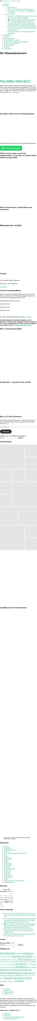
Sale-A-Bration (31, 967)
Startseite (6, 4)
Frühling (7, 961)
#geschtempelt (7, 953)
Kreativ (28, 964)
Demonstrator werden (12, 959)
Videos (6, 879)
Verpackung (19, 977)
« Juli (1, 906)
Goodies (6, 856)
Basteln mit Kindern (10, 850)
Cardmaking (3, 959)
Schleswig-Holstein (10, 969)
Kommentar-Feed (9, 992)
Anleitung (28, 953)
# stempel (19, 953)
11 (3, 898)
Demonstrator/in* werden (11, 40)
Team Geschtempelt (27, 975)
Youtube (19, 980)
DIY (20, 959)
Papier (13, 967)
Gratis (27, 961)
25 (3, 902)
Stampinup (3, 975)
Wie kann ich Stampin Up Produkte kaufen (20, 9)
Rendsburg (21, 966)
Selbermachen (14, 972)
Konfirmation (8, 863)
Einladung (33, 959)
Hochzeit (6, 860)
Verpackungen (8, 877)
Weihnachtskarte (10, 981)
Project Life (7, 870)
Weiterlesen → (16, 92)
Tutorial (8, 977)
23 (12, 900)
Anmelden (7, 989)
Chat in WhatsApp (13, 148)
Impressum (7, 1013)
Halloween (7, 964)
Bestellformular (12, 7)
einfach (27, 959)
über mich (7, 47)
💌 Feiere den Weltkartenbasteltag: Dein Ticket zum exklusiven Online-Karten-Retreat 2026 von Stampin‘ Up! (20, 915)
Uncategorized (8, 875)
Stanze (9, 975)
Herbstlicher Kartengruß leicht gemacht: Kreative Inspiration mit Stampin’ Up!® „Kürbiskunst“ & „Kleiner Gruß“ (18, 930)
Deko (5, 855)
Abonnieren (5, 431)
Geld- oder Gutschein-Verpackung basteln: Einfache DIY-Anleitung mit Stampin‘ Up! (19, 934)
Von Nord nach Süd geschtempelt (14, 880)
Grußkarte (33, 961)
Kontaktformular (9, 45)
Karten (6, 862)
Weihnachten (3, 981)
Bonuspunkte (8, 35)
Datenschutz (7, 1015)
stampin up (29, 972)
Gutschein (2, 964)
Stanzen (13, 975)
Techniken (7, 873)
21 (8, 900)
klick (30, 325)
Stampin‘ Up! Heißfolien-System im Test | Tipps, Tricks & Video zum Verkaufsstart (22, 16)
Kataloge (6, 36)
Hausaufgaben (8, 858)
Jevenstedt (20, 963)
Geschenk (23, 961)
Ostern (1, 967)
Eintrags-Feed (8, 990)
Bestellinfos (27, 317)
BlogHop (6, 851)
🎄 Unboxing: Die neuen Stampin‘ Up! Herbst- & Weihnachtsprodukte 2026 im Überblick (22, 20)
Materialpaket (8, 865)
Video (29, 977)
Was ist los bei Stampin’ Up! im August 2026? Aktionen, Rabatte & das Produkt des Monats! (21, 23)
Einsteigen (2, 961)
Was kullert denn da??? (15, 81)
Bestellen (34, 956)
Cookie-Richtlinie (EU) (11, 1018)
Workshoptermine (9, 882)
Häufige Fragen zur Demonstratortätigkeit (16, 41)
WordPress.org (8, 994)
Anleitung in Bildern (6, 956)
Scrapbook (7, 872)
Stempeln (19, 975)
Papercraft (6, 967)
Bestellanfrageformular (20, 325)
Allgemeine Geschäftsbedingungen (14, 1017)
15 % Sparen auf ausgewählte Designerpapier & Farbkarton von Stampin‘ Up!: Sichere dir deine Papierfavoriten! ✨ (22, 28)
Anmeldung (3, 287)
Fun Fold (11, 961)
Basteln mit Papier (22, 956)
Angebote (7, 846)
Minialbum (7, 867)
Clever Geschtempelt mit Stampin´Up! (15, 853)
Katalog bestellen (9, 38)
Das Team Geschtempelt (11, 43)
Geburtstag (16, 961)
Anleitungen (7, 48)
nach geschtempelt (9, 868)
